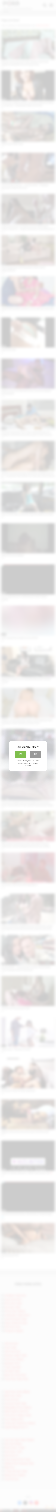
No (35, 754)
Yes (20, 754)
